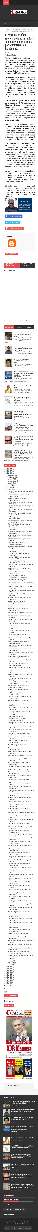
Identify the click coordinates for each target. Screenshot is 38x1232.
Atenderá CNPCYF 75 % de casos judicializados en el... (18, 831)
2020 (7, 973)
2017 (7, 979)
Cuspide (18, 1222)
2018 (7, 977)
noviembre (11, 477)
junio (9, 487)
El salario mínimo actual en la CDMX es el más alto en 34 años (23, 1102)
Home (7, 1228)
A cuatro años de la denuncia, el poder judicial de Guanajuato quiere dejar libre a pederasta (22, 1175)
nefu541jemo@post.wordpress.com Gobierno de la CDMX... (18, 952)
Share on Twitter (14, 222)
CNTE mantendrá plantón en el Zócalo (19, 770)
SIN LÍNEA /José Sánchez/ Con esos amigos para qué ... (19, 624)
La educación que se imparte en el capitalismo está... (18, 495)
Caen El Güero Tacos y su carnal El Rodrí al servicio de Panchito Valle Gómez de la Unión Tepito (22, 1185)
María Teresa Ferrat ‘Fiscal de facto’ (22, 1138)
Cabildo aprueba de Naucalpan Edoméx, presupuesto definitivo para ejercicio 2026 (21, 1156)
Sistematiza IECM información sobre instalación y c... (19, 842)
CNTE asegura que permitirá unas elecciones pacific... (18, 517)
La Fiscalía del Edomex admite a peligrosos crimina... (18, 690)
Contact (20, 1228)
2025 (7, 471)
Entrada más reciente (10, 321)
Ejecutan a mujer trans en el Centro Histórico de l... (18, 937)
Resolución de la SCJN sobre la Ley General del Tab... (19, 930)
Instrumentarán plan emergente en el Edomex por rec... (19, 915)
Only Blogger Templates (20, 1223)
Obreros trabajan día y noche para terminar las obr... (18, 609)
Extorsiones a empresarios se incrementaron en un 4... (17, 580)
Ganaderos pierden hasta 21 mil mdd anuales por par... (19, 594)
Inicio (21, 321)
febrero (10, 963)
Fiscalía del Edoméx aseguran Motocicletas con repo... (17, 715)
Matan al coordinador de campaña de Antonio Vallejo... (19, 809)
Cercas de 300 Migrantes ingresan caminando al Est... (18, 561)
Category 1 (7, 986)
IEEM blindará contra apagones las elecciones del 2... (18, 657)
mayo (10, 489)
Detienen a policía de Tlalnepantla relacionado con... (18, 499)
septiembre (11, 481)
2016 (7, 981)
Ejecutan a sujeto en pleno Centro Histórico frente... (18, 741)
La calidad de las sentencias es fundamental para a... (17, 745)
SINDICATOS (19, 1209)
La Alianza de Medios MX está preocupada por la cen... (17, 602)
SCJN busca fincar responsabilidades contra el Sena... (19, 734)
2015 (7, 983)
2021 (7, 971)
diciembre (11, 475)
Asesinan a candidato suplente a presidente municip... (18, 664)
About (13, 1228)
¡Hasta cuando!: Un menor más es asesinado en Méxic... (18, 686)
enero (10, 965)
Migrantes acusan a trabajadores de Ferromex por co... (18, 772)
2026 (7, 469)
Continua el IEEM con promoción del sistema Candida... (19, 558)
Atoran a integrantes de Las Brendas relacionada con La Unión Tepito (23, 1110)
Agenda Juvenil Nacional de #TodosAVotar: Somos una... (17, 576)
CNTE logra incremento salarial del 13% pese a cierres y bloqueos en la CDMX (22, 1166)
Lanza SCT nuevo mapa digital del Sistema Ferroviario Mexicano (22, 1146)
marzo (10, 961)
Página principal (13, 1086)
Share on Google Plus (16, 228)
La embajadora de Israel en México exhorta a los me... (18, 912)
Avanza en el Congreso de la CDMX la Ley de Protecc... (19, 882)
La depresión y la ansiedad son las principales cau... (18, 926)
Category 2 (7, 989)
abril (9, 959)
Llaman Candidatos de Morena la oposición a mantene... (18, 701)
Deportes (8, 1209)
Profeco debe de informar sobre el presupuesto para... (18, 635)
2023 (7, 967)
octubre (10, 479)
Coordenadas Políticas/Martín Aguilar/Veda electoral (17, 543)
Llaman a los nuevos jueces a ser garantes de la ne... (18, 748)
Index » (6, 999)
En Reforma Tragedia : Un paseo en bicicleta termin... (19, 693)
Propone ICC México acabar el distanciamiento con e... (17, 719)
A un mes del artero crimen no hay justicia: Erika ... (18, 682)
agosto (10, 483)
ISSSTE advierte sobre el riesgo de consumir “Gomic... (18, 642)
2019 (7, 975)
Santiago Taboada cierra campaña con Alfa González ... (19, 879)
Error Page (28, 1228)
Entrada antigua (31, 321)
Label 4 (9, 1001)
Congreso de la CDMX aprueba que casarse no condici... (18, 824)
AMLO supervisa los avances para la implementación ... (19, 849)
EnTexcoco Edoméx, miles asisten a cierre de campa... (19, 712)
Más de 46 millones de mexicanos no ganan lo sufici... (19, 525)
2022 (7, 969)
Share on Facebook (15, 216)
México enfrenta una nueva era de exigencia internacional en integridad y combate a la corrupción (22, 1128)
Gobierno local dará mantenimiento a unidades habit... (19, 864)
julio (9, 485)
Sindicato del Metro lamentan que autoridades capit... (18, 934)
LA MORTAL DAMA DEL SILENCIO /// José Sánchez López (22, 1118)
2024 (7, 473)
